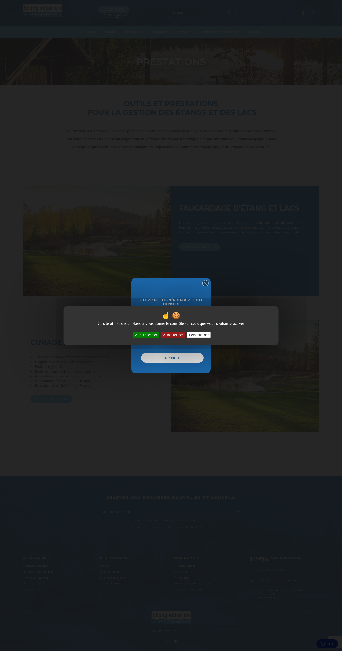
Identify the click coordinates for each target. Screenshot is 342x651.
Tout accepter (147, 334)
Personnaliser (199, 334)
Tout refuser (174, 334)
